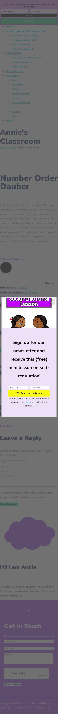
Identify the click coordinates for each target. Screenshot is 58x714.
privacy (29, 402)
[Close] (52, 302)
